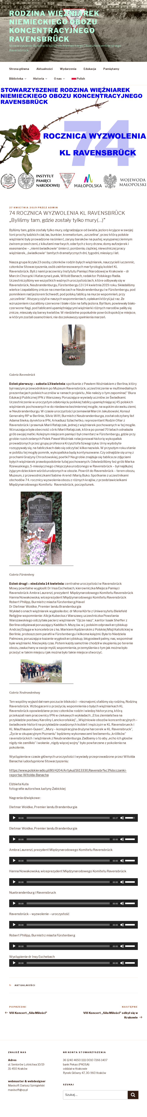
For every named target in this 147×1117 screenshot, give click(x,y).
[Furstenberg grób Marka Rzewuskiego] (41, 529)
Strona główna (19, 68)
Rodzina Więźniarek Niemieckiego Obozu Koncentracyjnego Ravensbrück (54, 26)
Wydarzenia (68, 68)
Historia (38, 78)
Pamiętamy (111, 68)
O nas (58, 78)
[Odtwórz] (14, 818)
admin (53, 207)
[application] (73, 818)
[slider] (68, 818)
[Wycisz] (122, 818)
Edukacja (90, 68)
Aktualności (44, 68)
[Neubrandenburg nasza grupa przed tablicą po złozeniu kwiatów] (41, 671)
